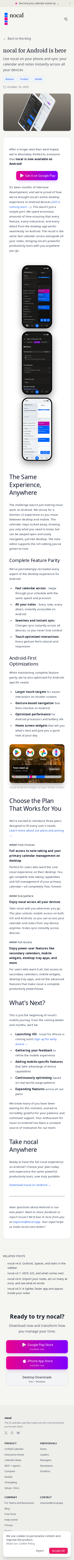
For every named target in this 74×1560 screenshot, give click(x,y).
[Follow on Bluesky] (18, 1432)
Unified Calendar (14, 1449)
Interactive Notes (14, 1454)
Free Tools (10, 1514)
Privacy (9, 1525)
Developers (46, 1465)
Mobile (8, 1477)
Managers (45, 1460)
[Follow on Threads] (12, 1432)
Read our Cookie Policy (20, 1543)
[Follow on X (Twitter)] (6, 1432)
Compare (10, 1471)
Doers (43, 1449)
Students (45, 1471)
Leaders (44, 1454)
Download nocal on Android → (30, 1185)
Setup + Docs (12, 1488)
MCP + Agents (12, 1465)
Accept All (58, 1550)
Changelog (11, 1482)
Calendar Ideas (13, 1460)
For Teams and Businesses (19, 1503)
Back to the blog (17, 38)
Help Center (11, 1519)
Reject (40, 1550)
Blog (7, 1508)
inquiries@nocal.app (26, 1222)
